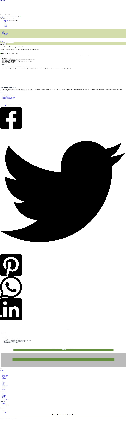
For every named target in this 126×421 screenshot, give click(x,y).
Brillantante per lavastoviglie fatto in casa (8, 97)
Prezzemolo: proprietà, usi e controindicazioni (11, 342)
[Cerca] (13, 18)
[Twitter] (62, 191)
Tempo (6, 26)
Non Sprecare (2, 370)
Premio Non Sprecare (5, 399)
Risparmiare (4, 378)
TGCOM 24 (15, 15)
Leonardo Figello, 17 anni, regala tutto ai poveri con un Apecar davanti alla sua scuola (17, 340)
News (3, 29)
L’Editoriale (4, 393)
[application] (9, 20)
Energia (6, 24)
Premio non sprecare (5, 352)
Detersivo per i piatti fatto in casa (7, 96)
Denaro (6, 23)
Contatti (3, 410)
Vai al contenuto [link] (2, 0)
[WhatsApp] (62, 287)
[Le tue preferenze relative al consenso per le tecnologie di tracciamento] (1, 316)
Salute (6, 25)
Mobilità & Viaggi (5, 33)
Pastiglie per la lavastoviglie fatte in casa (8, 98)
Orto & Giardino (4, 34)
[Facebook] (62, 118)
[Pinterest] (62, 265)
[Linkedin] (62, 309)
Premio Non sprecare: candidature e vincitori (22, 359)
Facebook (6, 105)
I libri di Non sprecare (5, 405)
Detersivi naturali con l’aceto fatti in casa (8, 95)
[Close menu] (1, 368)
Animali (3, 31)
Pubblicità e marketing (5, 411)
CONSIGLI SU (5, 20)
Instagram (10, 105)
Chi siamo (3, 403)
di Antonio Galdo (3, 325)
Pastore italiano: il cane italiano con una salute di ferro (12, 338)
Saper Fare (3, 37)
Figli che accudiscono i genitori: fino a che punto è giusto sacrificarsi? (14, 341)
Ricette (3, 35)
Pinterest (14, 105)
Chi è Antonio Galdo (5, 404)
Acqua (6, 21)
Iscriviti (63, 349)
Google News (9, 104)
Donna (3, 32)
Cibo (6, 22)
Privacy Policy (4, 412)
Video (3, 398)
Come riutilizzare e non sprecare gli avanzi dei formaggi (12, 339)
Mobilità (3, 396)
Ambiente (3, 30)
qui (23, 100)
